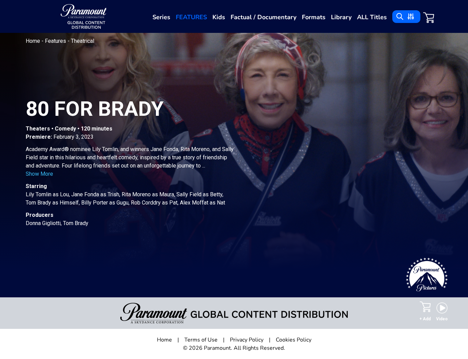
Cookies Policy (293, 340)
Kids (218, 17)
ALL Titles (372, 17)
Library (341, 17)
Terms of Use (201, 340)
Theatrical (82, 41)
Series (161, 17)
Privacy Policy (246, 340)
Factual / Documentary (263, 17)
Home (33, 41)
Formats (313, 17)
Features (191, 17)
